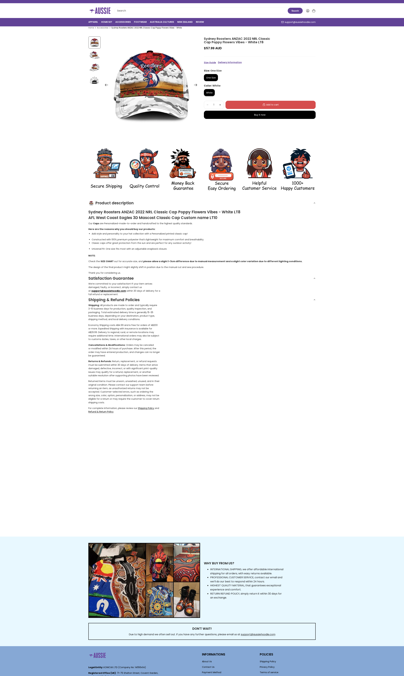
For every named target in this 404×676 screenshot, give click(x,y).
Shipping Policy (146, 408)
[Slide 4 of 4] (94, 80)
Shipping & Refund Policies (114, 299)
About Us (207, 661)
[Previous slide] (105, 85)
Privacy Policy (267, 666)
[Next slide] (196, 85)
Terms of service (269, 672)
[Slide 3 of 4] (94, 67)
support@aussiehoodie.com (300, 22)
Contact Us (208, 666)
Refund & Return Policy (100, 411)
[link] (106, 169)
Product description (114, 203)
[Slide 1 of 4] (94, 42)
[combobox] (201, 11)
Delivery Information (230, 62)
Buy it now (259, 114)
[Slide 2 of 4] (94, 55)
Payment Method (211, 672)
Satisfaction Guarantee (111, 278)
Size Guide (210, 62)
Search (295, 10)
